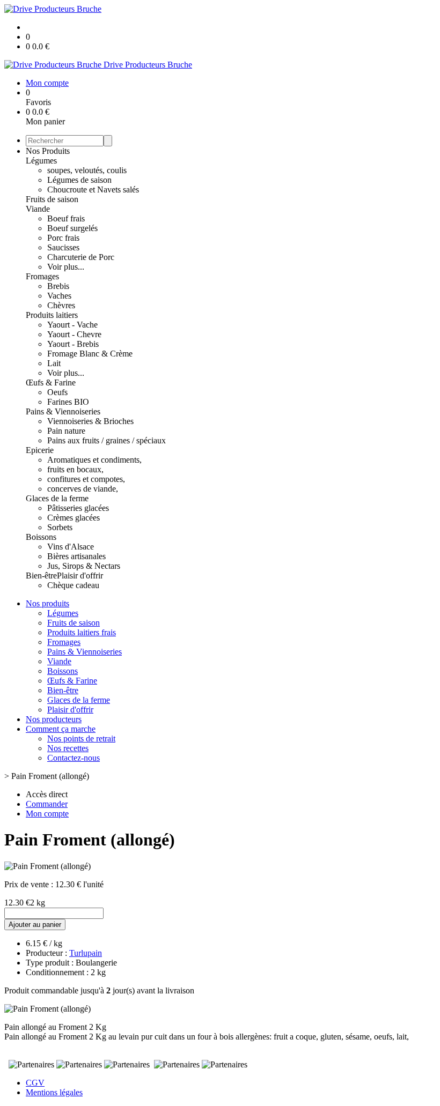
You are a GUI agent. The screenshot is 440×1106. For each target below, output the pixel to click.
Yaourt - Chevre (74, 334)
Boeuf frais (66, 218)
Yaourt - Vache (72, 324)
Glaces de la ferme (57, 498)
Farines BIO (68, 401)
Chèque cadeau (73, 585)
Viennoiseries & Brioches (90, 421)
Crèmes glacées (73, 517)
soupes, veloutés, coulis (87, 170)
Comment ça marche (61, 728)
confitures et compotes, (86, 479)
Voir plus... (65, 266)
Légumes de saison (79, 179)
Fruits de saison (52, 199)
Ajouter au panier (35, 925)
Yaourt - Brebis (73, 343)
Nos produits (47, 603)
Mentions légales (54, 1092)
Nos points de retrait (81, 738)
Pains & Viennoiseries (63, 411)
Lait (54, 363)
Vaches (59, 295)
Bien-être (41, 575)
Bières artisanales (76, 556)
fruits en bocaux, (75, 469)
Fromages (42, 276)
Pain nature (66, 430)
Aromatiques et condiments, (94, 459)
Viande (38, 208)
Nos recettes (68, 748)
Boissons (41, 536)
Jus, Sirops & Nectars (83, 565)
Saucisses (63, 247)
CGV (35, 1082)
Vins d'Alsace (70, 546)
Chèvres (61, 305)
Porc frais (63, 237)
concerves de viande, (82, 488)
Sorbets (59, 527)
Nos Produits (48, 150)
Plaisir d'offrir (80, 575)
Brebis (58, 286)
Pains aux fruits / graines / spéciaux (106, 440)
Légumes (41, 160)
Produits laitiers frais (81, 632)
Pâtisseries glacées (78, 508)
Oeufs (57, 392)
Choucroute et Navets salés (93, 189)
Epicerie (40, 450)
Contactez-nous (73, 757)
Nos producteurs (54, 719)
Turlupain (85, 952)
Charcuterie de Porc (80, 257)
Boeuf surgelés (72, 228)
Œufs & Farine (51, 382)
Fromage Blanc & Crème (90, 353)
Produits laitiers (52, 315)
